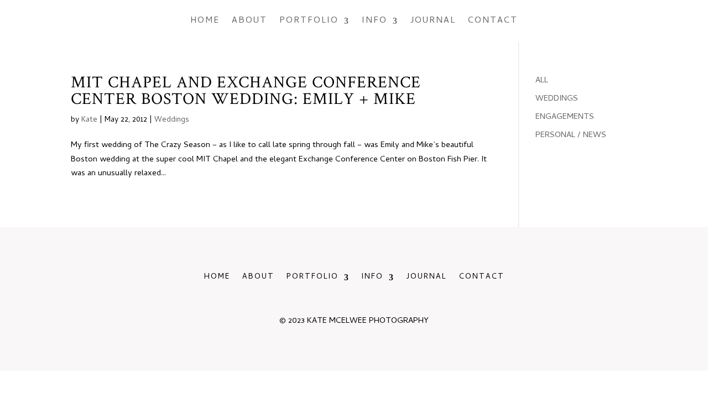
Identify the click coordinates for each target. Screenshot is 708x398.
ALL (541, 80)
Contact (493, 21)
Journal (433, 21)
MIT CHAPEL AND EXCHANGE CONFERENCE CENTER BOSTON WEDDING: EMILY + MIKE (246, 90)
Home (205, 21)
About (249, 21)
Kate (89, 120)
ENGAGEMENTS (564, 117)
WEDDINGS (556, 99)
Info (374, 21)
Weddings (171, 120)
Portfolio (309, 21)
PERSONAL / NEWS (570, 135)
